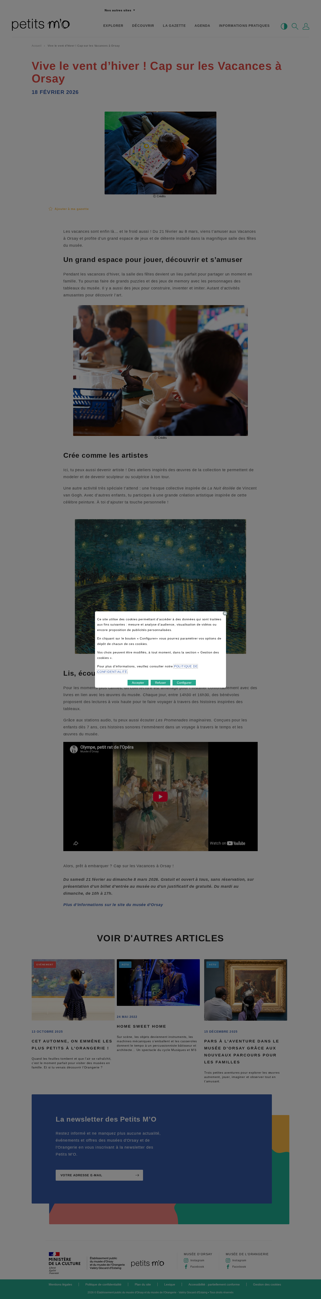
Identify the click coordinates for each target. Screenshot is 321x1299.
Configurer (184, 682)
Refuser (160, 682)
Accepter (138, 682)
